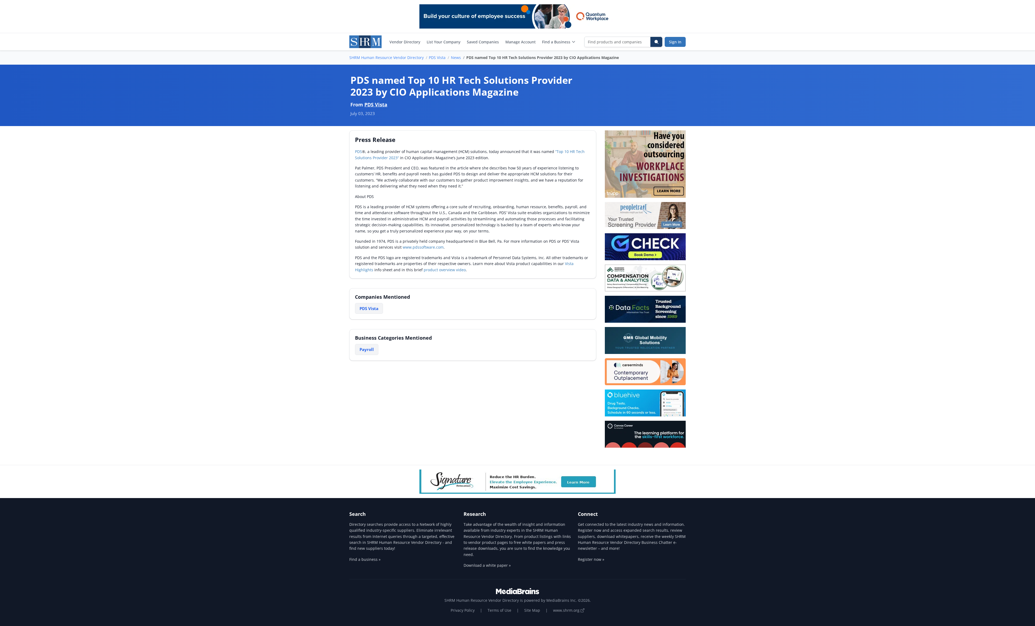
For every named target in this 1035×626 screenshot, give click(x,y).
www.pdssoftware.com (423, 247)
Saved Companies (483, 41)
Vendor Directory (404, 41)
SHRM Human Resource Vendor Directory (386, 57)
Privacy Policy (463, 610)
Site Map (532, 610)
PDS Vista (437, 57)
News (456, 57)
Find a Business (556, 41)
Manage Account (520, 41)
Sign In (675, 41)
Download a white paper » (487, 565)
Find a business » (365, 559)
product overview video (445, 269)
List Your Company (443, 41)
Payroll (367, 349)
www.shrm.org (567, 610)
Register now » (591, 559)
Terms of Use (499, 610)
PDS (358, 151)
